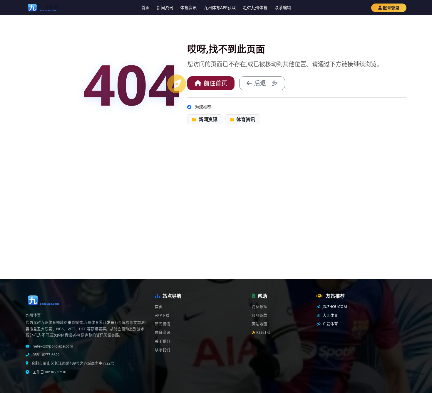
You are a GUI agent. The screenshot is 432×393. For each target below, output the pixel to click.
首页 (145, 7)
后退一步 (266, 83)
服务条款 (259, 315)
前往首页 (215, 83)
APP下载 (162, 315)
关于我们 (162, 341)
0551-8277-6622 (46, 354)
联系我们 (162, 349)
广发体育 (330, 323)
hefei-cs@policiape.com (52, 346)
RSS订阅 (263, 332)
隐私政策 (259, 306)
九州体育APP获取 (220, 7)
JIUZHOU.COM (334, 306)
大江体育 (330, 315)
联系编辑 (282, 7)
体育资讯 (188, 7)
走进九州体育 (255, 7)
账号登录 (391, 8)
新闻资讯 (165, 7)
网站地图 (259, 323)
